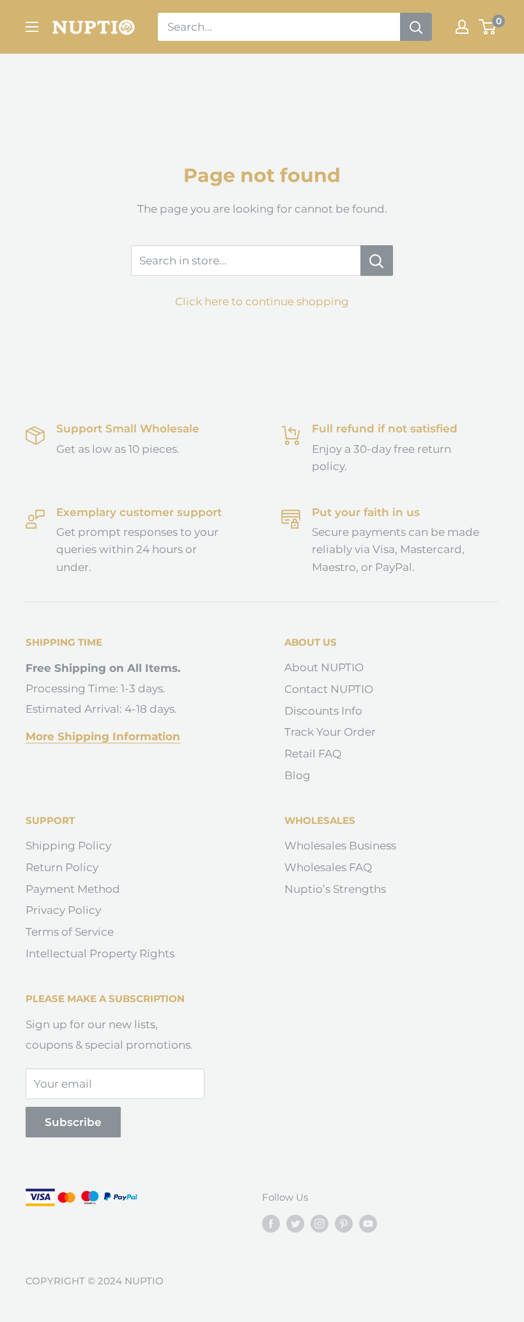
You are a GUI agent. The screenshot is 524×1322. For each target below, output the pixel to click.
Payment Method (73, 889)
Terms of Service (70, 931)
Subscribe (73, 1122)
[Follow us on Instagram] (319, 1223)
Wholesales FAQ (328, 867)
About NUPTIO (324, 667)
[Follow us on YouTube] (368, 1223)
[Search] (416, 27)
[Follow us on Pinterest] (344, 1223)
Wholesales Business (340, 845)
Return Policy (62, 867)
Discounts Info (323, 710)
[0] (488, 26)
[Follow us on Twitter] (295, 1223)
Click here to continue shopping (262, 301)
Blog (297, 775)
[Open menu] (32, 27)
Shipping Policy (68, 845)
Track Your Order (330, 732)
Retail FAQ (312, 753)
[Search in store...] (376, 260)
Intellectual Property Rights (100, 953)
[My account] (462, 27)
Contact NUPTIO (328, 689)
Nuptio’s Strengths (335, 889)
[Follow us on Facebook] (271, 1223)
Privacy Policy (63, 910)
